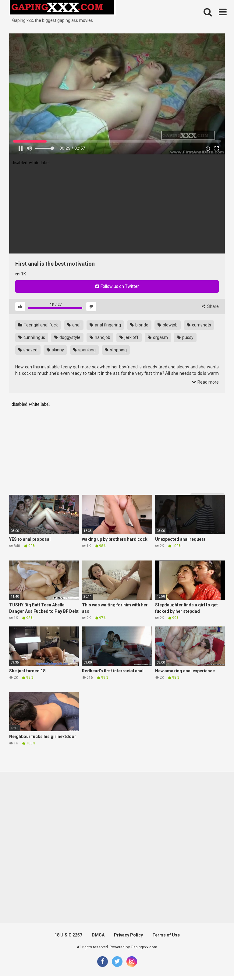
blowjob (170, 324)
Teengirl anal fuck (40, 324)
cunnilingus (34, 337)
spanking (86, 349)
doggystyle (69, 337)
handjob (102, 337)
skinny (57, 349)
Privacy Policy (128, 935)
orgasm (160, 337)
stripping (118, 349)
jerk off (131, 337)
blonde (141, 324)
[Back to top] (213, 957)
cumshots (201, 324)
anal (75, 324)
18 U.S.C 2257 (68, 935)
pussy (187, 337)
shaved (30, 349)
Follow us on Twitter (119, 286)
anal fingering (107, 324)
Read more (208, 382)
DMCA (98, 935)
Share (212, 306)
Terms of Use (166, 935)
